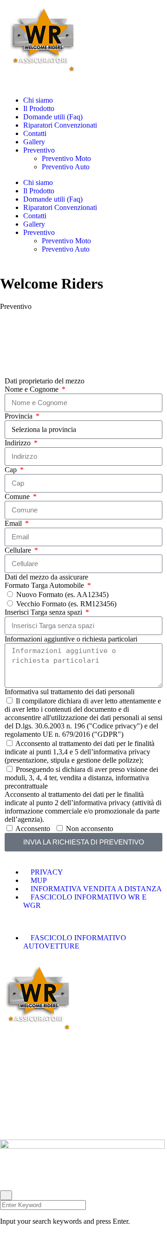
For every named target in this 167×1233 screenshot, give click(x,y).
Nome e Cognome (32, 389)
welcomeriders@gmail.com (57, 1110)
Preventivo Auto (66, 167)
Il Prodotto (38, 108)
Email (14, 523)
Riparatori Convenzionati (60, 125)
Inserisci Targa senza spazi (44, 612)
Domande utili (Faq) (53, 117)
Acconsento (32, 828)
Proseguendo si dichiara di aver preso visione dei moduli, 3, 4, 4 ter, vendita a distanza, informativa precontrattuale (81, 777)
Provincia (19, 416)
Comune (18, 496)
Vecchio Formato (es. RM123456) (66, 604)
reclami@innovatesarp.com (61, 1125)
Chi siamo (38, 100)
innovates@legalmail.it (45, 1118)
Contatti (34, 133)
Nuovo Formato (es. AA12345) (62, 594)
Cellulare (19, 550)
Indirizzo (18, 443)
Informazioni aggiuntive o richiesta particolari (71, 639)
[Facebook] (11, 1176)
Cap (12, 470)
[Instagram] (36, 1176)
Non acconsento (89, 828)
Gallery (34, 142)
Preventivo (39, 150)
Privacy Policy (19, 1095)
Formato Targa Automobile (45, 585)
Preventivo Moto (66, 158)
